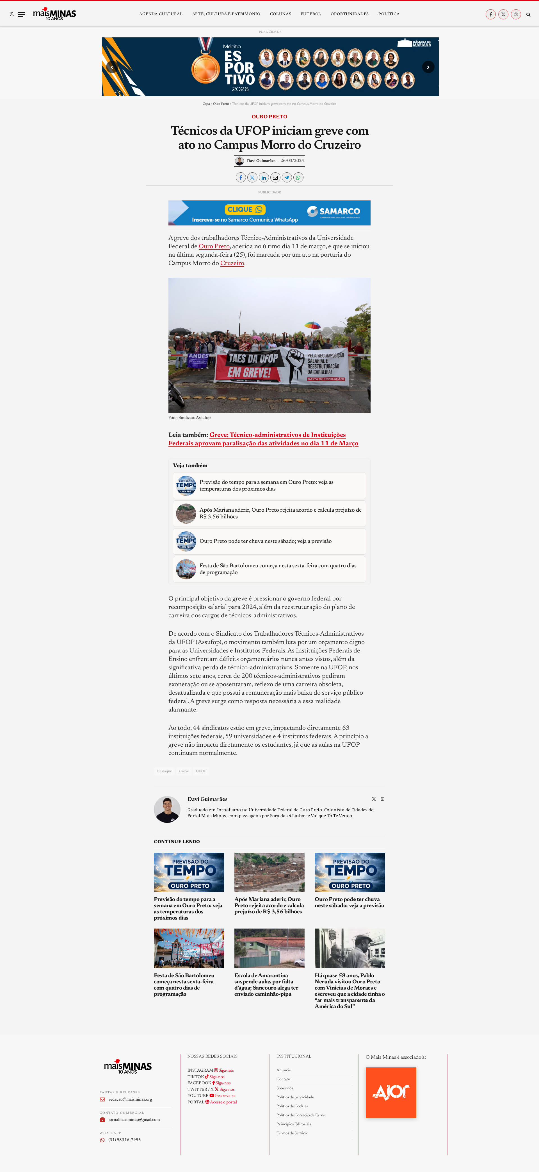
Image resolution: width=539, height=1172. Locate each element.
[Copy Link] (108, 272)
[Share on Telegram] (287, 177)
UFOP (201, 771)
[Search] (528, 14)
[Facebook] (108, 208)
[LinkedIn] (108, 234)
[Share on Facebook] (241, 177)
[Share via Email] (275, 177)
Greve (184, 771)
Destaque (164, 771)
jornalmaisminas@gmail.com (134, 1120)
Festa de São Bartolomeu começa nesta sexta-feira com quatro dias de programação (184, 985)
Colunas (280, 14)
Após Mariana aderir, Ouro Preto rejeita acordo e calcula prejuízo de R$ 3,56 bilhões (269, 906)
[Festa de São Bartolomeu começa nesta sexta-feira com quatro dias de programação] (189, 948)
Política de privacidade (295, 1097)
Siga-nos (226, 1071)
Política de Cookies (292, 1106)
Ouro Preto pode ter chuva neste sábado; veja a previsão (349, 903)
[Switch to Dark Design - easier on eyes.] (11, 14)
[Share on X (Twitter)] (252, 177)
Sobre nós (285, 1088)
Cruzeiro (232, 263)
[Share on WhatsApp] (298, 177)
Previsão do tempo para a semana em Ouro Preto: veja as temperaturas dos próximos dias (188, 909)
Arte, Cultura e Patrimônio (226, 14)
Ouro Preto (221, 103)
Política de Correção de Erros (301, 1115)
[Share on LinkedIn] (264, 177)
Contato (283, 1079)
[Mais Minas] (54, 14)
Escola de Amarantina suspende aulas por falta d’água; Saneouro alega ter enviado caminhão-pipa (266, 985)
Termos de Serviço (292, 1133)
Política (389, 14)
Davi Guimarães (261, 161)
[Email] (108, 259)
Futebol (311, 14)
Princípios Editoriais (294, 1124)
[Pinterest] (108, 246)
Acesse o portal (223, 1102)
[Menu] (21, 14)
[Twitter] (108, 221)
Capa (206, 103)
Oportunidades (350, 14)
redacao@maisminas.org (130, 1100)
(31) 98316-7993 (125, 1140)
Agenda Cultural (161, 14)
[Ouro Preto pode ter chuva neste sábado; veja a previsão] (350, 872)
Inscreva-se (225, 1096)
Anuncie (284, 1070)
